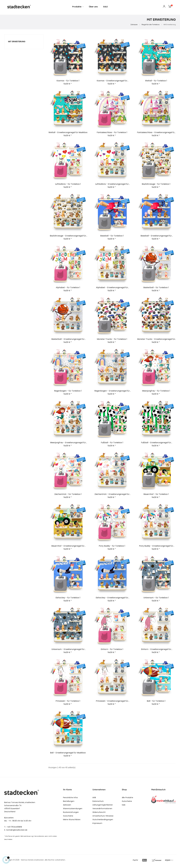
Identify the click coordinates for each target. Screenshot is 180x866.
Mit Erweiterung (16, 41)
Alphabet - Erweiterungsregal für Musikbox (112, 287)
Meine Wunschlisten (72, 819)
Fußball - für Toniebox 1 (112, 442)
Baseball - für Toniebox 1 (112, 236)
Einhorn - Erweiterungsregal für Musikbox (156, 649)
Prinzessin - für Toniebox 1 (68, 701)
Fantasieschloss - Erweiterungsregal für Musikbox (156, 132)
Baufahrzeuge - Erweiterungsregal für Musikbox (68, 236)
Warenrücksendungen (72, 808)
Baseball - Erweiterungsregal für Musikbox (156, 236)
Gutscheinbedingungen (102, 819)
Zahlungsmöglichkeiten (102, 805)
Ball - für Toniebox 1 (156, 701)
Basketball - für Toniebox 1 (156, 287)
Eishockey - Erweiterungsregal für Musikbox (112, 597)
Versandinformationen (102, 808)
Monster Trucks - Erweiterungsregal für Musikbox (156, 339)
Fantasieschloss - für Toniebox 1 (112, 132)
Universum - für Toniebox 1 (156, 597)
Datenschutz (98, 801)
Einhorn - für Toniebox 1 (112, 649)
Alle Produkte (127, 797)
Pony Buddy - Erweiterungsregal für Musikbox (156, 546)
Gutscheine (68, 816)
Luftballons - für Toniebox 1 (68, 184)
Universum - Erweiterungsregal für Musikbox (67, 649)
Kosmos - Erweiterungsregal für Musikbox (112, 80)
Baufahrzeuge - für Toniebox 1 (156, 184)
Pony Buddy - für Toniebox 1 (112, 546)
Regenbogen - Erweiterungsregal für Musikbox (112, 391)
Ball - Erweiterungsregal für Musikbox (68, 753)
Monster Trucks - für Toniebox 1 (112, 339)
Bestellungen (68, 801)
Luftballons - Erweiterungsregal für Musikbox (112, 184)
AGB (94, 797)
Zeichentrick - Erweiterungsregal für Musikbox (112, 494)
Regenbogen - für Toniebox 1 (68, 391)
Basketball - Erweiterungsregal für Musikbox (67, 339)
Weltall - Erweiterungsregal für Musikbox (67, 132)
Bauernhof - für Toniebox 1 (156, 494)
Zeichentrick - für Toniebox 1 (68, 494)
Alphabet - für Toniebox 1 (68, 287)
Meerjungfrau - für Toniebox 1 (156, 391)
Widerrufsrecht (99, 812)
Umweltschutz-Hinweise (102, 816)
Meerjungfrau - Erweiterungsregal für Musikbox (68, 442)
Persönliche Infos (70, 797)
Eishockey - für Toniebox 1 (68, 597)
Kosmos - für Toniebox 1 (68, 80)
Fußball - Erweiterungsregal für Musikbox (156, 442)
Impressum (97, 823)
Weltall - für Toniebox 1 (156, 80)
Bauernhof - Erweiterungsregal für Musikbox (67, 546)
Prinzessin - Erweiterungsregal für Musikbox (112, 701)
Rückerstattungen (71, 812)
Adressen (67, 805)
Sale (124, 805)
